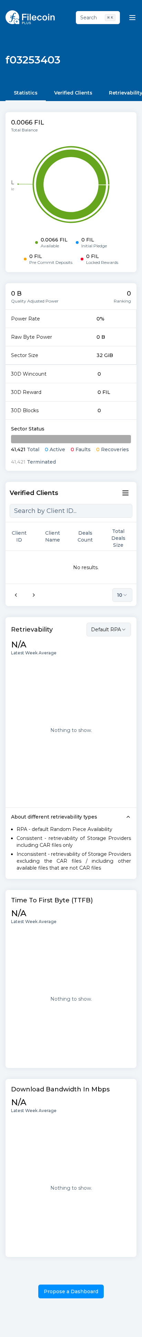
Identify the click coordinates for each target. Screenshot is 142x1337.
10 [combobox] (119, 595)
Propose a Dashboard (71, 1291)
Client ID (19, 536)
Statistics (26, 93)
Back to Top (108, 1324)
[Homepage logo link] (30, 17)
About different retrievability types (54, 817)
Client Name (52, 536)
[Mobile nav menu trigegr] (132, 17)
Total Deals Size (118, 538)
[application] (71, 184)
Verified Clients (73, 93)
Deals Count (85, 536)
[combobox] (109, 629)
